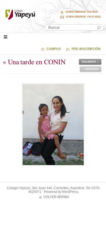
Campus (53, 49)
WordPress (70, 192)
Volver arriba (56, 197)
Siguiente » (90, 61)
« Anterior (90, 69)
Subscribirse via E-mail (83, 16)
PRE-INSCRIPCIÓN (86, 49)
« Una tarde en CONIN (34, 61)
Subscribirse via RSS (82, 12)
